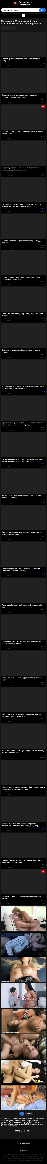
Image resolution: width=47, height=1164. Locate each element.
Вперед (29, 1114)
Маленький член (22, 1131)
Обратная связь (23, 1143)
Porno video (23, 1150)
